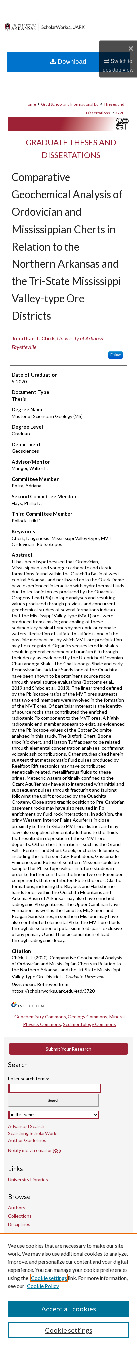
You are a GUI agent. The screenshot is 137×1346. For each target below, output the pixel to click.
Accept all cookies (68, 1309)
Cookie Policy (43, 1286)
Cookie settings (49, 1278)
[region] (68, 1289)
